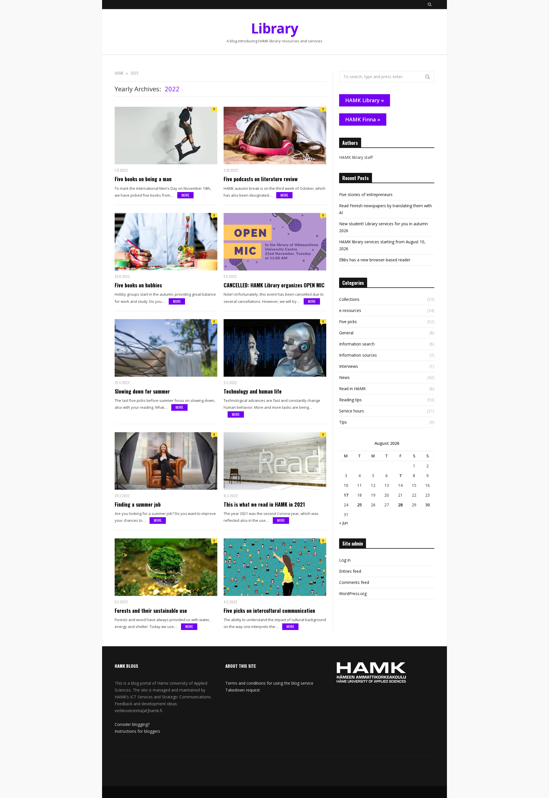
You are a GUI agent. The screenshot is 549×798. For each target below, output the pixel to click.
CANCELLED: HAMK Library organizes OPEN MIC (274, 285)
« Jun (343, 523)
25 (359, 504)
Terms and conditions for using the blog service (269, 683)
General (346, 332)
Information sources (358, 355)
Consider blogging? (132, 724)
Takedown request (242, 690)
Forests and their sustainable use (151, 610)
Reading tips (350, 399)
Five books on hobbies (138, 285)
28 (400, 504)
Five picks (348, 321)
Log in (345, 560)
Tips (343, 422)
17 (346, 495)
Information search (357, 344)
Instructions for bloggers (137, 731)
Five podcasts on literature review (261, 179)
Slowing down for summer (142, 391)
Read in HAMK (352, 388)
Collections (349, 299)
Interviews (348, 366)
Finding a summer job (138, 504)
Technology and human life (253, 391)
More (185, 195)
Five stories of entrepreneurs (366, 194)
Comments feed (354, 582)
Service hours (351, 411)
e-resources (350, 310)
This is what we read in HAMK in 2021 (264, 504)
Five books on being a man (143, 179)
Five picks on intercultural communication (269, 610)
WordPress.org (353, 593)
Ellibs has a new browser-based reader (374, 259)
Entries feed (350, 571)
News (344, 377)
